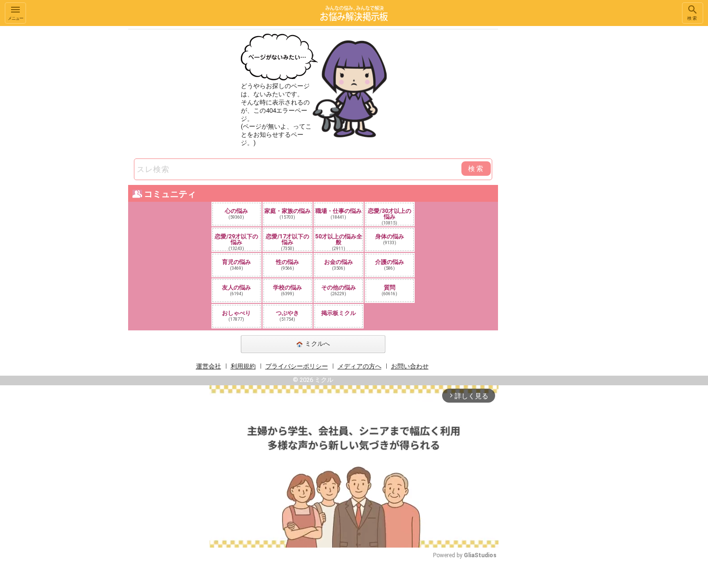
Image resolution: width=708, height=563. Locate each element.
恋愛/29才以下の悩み (236, 241)
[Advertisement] (565, 170)
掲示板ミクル (338, 313)
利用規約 (243, 366)
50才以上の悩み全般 (338, 241)
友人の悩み (236, 290)
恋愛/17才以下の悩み (287, 241)
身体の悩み (389, 239)
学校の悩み (287, 290)
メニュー (15, 18)
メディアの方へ (359, 366)
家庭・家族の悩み (287, 214)
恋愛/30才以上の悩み (389, 216)
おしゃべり (236, 316)
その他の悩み (338, 290)
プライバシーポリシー (296, 366)
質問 (389, 290)
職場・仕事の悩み (338, 214)
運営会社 (208, 366)
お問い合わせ (410, 366)
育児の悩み (236, 265)
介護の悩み (389, 265)
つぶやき (287, 316)
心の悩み (236, 214)
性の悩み (287, 265)
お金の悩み (338, 265)
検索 (692, 18)
